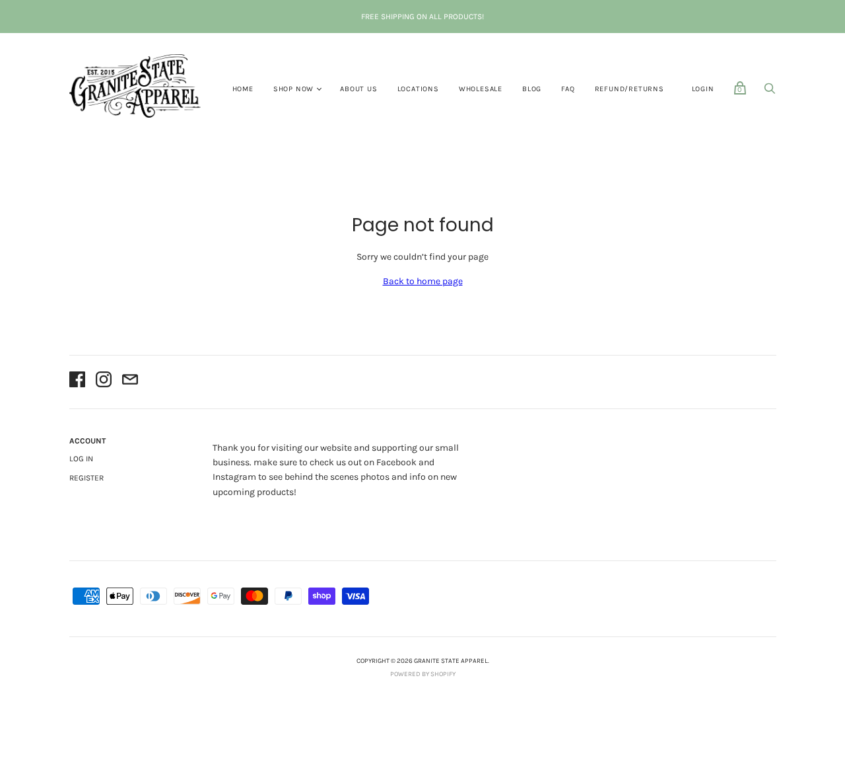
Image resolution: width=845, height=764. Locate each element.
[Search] (769, 92)
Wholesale (480, 89)
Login (703, 89)
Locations (418, 89)
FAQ (567, 89)
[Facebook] (77, 381)
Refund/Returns (629, 89)
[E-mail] (130, 381)
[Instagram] (104, 381)
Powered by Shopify (423, 674)
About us (358, 89)
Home (243, 89)
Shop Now (293, 89)
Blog (531, 89)
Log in (81, 458)
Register (86, 477)
